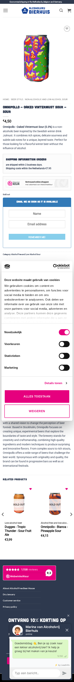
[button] (5, 10)
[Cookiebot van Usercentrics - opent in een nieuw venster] (53, 266)
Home (6, 99)
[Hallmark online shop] (37, 183)
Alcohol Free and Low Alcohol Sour (25, 254)
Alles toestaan (37, 396)
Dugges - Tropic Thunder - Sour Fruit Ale (18, 531)
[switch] (64, 344)
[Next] (71, 522)
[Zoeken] (61, 10)
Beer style (17, 99)
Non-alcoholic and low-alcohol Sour (46, 99)
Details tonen (53, 383)
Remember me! (36, 237)
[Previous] (3, 522)
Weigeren (37, 411)
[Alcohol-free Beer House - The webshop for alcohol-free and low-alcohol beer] (36, 10)
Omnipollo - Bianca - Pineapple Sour (54, 529)
